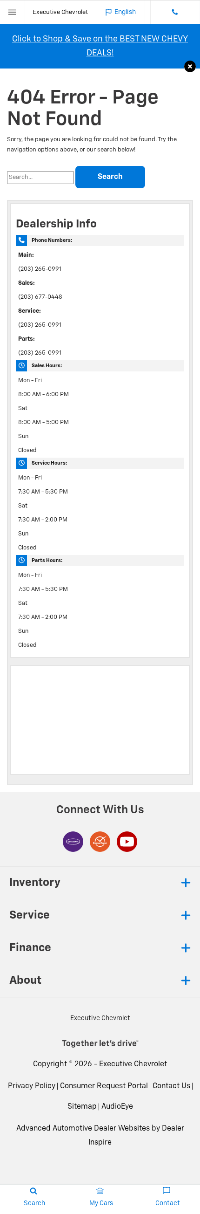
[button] (190, 67)
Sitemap (82, 1107)
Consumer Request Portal (104, 1086)
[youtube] (127, 841)
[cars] (73, 841)
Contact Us (171, 1086)
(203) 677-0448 (40, 297)
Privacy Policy (31, 1086)
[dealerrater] (100, 841)
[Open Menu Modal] (12, 12)
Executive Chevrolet (133, 1064)
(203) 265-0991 (39, 269)
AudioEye (117, 1107)
